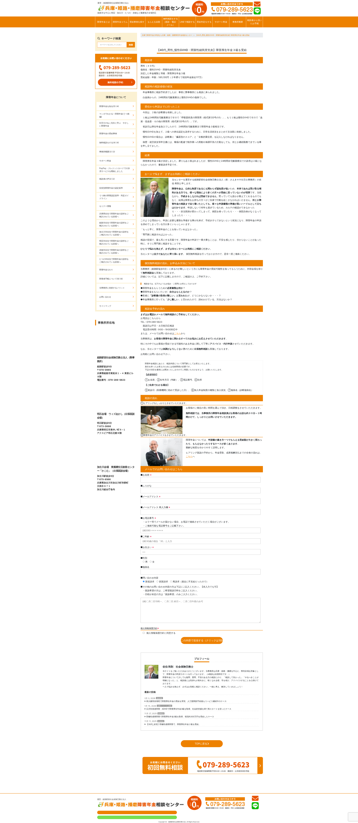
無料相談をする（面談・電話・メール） (170, 21)
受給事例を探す (137, 22)
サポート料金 (221, 22)
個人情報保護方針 (149, 628)
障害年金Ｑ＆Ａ (106, 269)
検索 (131, 44)
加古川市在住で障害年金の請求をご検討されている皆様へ (114, 233)
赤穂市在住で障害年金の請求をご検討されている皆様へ (114, 251)
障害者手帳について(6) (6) (111, 278)
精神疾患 (161, 713)
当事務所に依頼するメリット (112, 288)
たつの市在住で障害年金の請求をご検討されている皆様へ (114, 260)
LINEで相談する (187, 22)
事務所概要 (237, 22)
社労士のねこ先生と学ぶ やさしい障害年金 (114, 124)
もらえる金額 (154, 22)
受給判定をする (204, 22)
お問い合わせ (105, 297)
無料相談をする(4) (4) (109, 142)
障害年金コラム (120, 22)
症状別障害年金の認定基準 (111, 188)
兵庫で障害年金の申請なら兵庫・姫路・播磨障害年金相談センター (167, 35)
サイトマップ (105, 306)
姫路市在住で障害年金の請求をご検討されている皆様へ (114, 224)
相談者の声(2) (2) (107, 179)
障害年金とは (103, 22)
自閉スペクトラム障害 (164, 706)
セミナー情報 (105, 206)
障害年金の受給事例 (108, 133)
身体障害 (159, 698)
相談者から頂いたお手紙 (254, 22)
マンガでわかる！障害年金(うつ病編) (114, 115)
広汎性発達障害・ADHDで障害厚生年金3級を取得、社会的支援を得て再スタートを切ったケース (188, 709)
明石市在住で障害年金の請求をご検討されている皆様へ (114, 242)
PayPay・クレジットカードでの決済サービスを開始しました (114, 169)
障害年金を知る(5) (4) (109, 106)
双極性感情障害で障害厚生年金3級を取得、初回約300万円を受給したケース (180, 716)
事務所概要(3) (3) (107, 151)
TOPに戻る (201, 743)
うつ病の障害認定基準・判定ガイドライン (114, 197)
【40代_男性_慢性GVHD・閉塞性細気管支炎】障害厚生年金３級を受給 (222, 35)
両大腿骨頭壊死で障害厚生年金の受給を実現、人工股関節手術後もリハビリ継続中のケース (186, 701)
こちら (177, 333)
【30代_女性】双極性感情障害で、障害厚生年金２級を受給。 (173, 724)
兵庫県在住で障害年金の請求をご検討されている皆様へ (114, 215)
